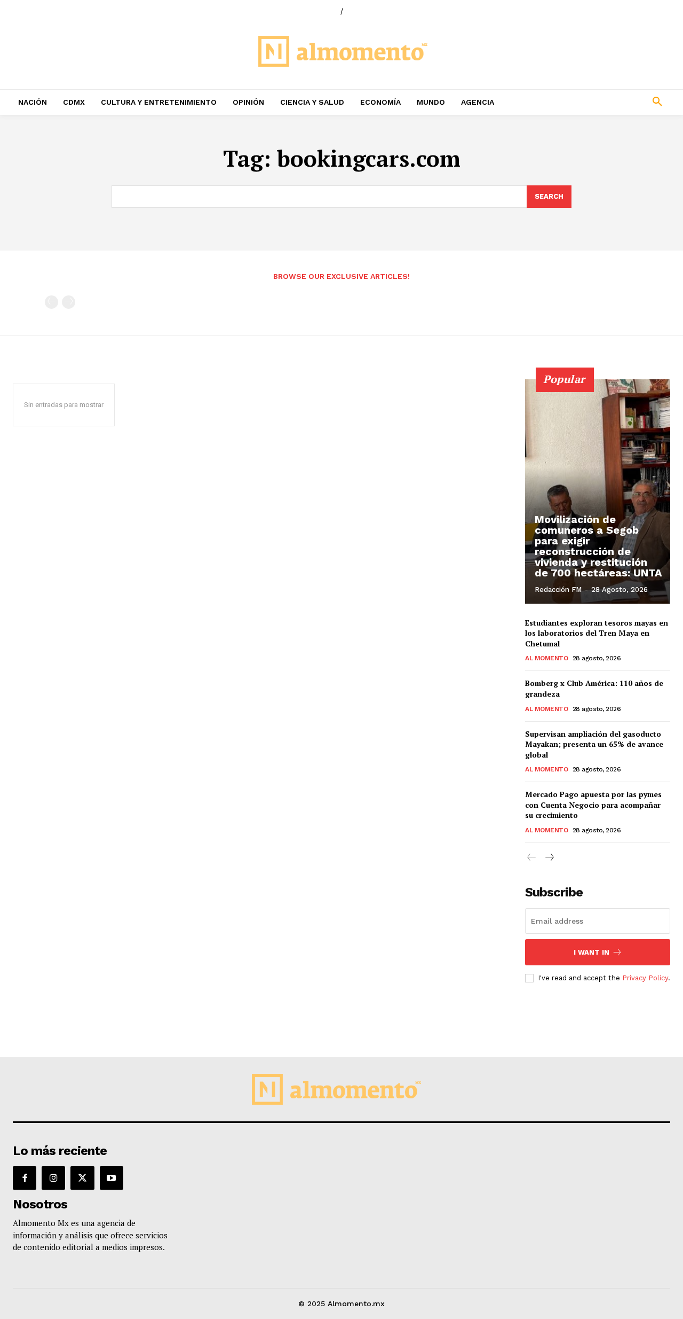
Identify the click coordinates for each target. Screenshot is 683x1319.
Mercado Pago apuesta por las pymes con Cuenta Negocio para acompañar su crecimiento (593, 804)
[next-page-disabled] (68, 302)
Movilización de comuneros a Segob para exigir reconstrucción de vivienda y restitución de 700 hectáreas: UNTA (598, 546)
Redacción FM (558, 590)
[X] (82, 1178)
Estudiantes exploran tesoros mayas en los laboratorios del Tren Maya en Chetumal (596, 633)
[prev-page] (51, 302)
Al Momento (546, 658)
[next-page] (548, 857)
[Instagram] (53, 1178)
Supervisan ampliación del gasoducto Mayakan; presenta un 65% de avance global (594, 744)
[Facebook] (24, 1178)
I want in (591, 952)
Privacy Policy (645, 978)
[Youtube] (111, 1178)
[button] (597, 102)
